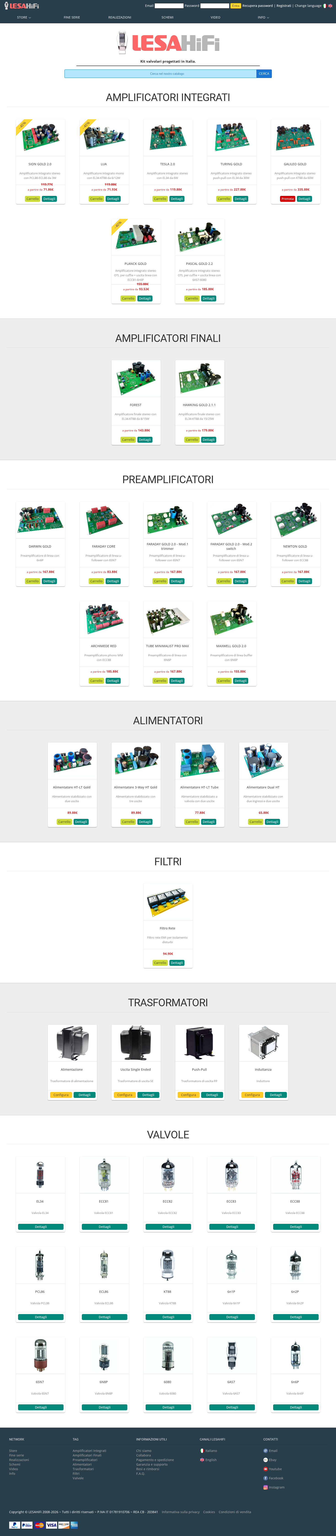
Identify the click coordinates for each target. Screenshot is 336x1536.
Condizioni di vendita (235, 1512)
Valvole (78, 1478)
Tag (76, 1439)
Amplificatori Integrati (89, 1450)
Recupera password (258, 5)
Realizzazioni (119, 17)
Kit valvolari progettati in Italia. (168, 61)
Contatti (270, 1439)
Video (215, 17)
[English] (330, 5)
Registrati (284, 5)
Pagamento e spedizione (155, 1460)
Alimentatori (82, 1464)
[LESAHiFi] (168, 44)
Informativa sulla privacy (181, 1512)
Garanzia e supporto (152, 1464)
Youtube (275, 1469)
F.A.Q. (140, 1473)
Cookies (209, 1512)
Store (22, 17)
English (211, 1460)
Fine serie (72, 17)
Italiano (211, 1450)
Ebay (272, 1460)
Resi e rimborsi (147, 1469)
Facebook (276, 1478)
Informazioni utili (151, 1439)
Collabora (143, 1455)
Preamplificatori (85, 1460)
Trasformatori (83, 1469)
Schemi (167, 17)
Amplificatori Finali (87, 1455)
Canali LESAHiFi (212, 1439)
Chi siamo (143, 1450)
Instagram (277, 1487)
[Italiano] (325, 5)
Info (262, 17)
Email (150, 5)
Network (16, 1439)
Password (192, 5)
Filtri (76, 1473)
